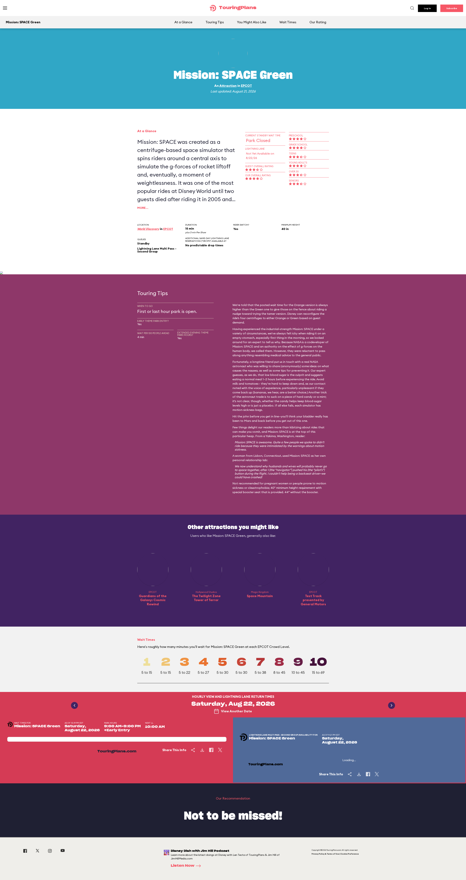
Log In (427, 8)
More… (142, 208)
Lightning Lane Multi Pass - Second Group (156, 250)
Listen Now (182, 865)
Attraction (228, 86)
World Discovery (148, 229)
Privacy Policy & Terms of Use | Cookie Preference (335, 854)
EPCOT (246, 86)
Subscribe (451, 8)
